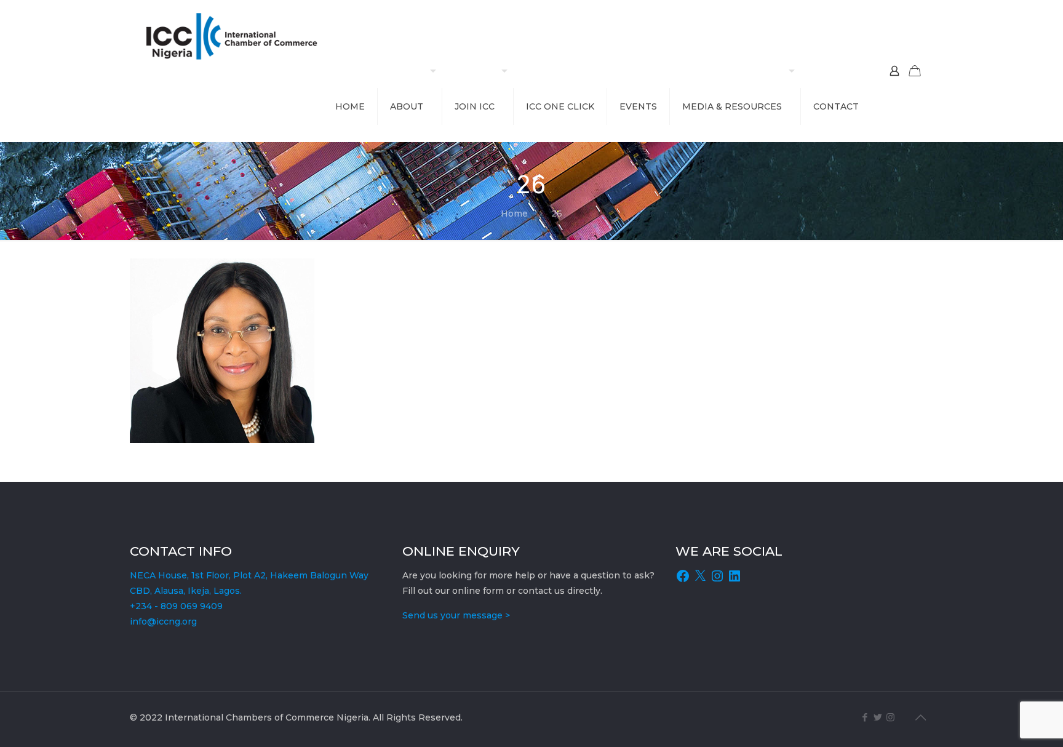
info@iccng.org (163, 621)
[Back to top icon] (920, 717)
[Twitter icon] (877, 717)
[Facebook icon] (864, 717)
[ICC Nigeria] (236, 35)
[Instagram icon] (890, 717)
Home (514, 213)
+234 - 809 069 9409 (176, 606)
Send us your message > (456, 615)
